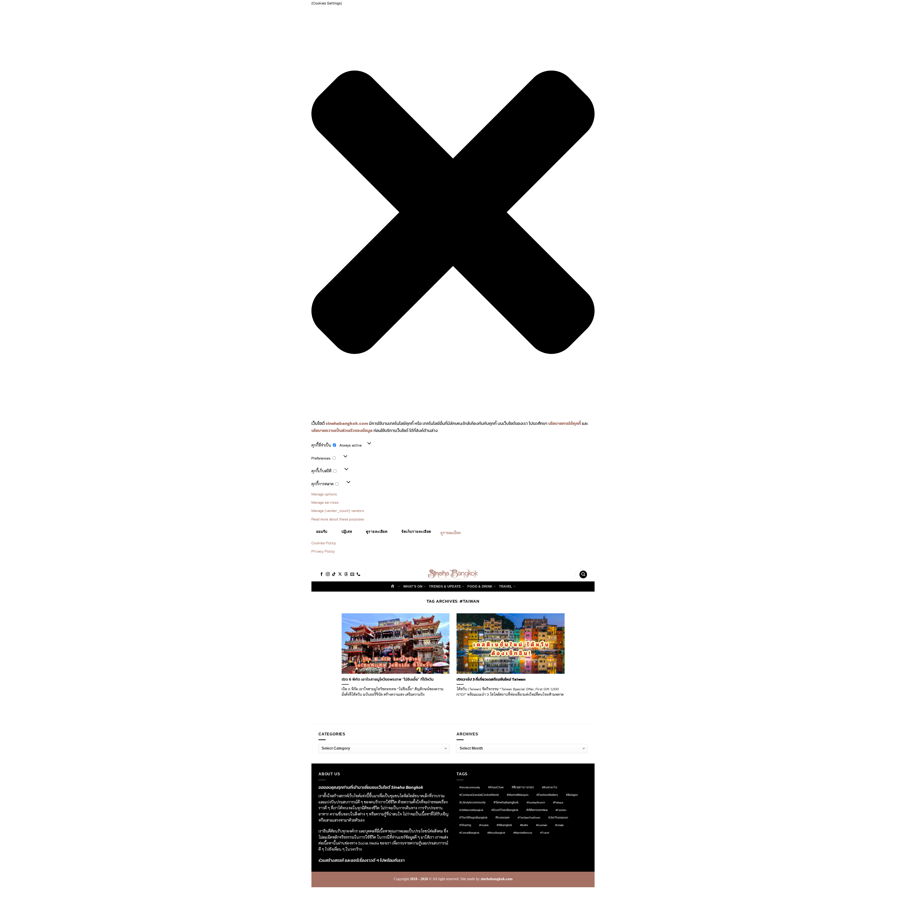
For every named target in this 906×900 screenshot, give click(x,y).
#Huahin (484, 825)
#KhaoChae (496, 787)
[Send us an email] (352, 574)
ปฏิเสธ (346, 531)
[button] (453, 213)
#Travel (544, 832)
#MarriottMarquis (517, 794)
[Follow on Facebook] (321, 574)
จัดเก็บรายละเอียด (416, 531)
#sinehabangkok (506, 802)
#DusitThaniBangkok (504, 809)
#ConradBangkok (469, 832)
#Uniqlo (559, 825)
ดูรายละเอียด (377, 531)
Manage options (324, 493)
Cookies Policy (323, 542)
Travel (505, 586)
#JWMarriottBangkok (471, 810)
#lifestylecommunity (472, 802)
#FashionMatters (547, 795)
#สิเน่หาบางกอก (523, 787)
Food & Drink (479, 586)
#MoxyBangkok (496, 832)
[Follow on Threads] (346, 574)
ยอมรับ (321, 531)
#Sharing (465, 825)
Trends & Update (445, 586)
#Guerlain (541, 825)
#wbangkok (504, 825)
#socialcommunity (469, 787)
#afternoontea (537, 810)
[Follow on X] (340, 574)
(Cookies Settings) (337, 892)
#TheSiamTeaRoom (529, 817)
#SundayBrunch (536, 802)
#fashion (561, 810)
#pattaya (558, 802)
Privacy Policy (323, 551)
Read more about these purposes (337, 518)
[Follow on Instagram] (328, 574)
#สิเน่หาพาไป (549, 787)
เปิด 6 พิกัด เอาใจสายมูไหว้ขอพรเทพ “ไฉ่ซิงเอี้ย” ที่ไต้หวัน (388, 679)
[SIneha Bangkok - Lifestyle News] (453, 574)
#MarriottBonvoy (522, 832)
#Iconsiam (502, 817)
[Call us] (358, 574)
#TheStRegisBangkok (473, 817)
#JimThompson (558, 817)
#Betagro (572, 795)
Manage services (325, 502)
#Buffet (524, 825)
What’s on (413, 586)
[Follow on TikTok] (334, 574)
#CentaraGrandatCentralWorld (479, 794)
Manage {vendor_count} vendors (337, 510)
